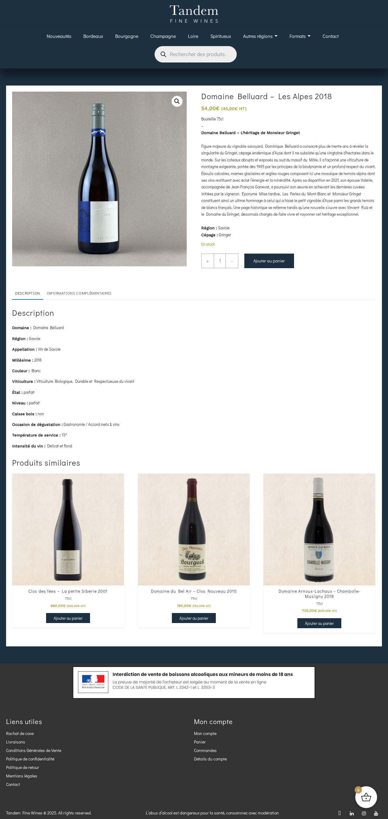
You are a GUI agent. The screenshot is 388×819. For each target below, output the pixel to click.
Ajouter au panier (269, 261)
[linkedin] (351, 812)
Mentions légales (21, 776)
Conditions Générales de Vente (33, 750)
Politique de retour (22, 767)
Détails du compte (210, 759)
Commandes (205, 750)
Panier (200, 742)
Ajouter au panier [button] (68, 618)
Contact (13, 784)
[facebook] (339, 812)
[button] (177, 101)
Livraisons (15, 742)
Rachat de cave (20, 733)
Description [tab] (27, 293)
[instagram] (363, 812)
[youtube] (375, 812)
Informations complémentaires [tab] (79, 293)
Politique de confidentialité (30, 759)
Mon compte (205, 733)
